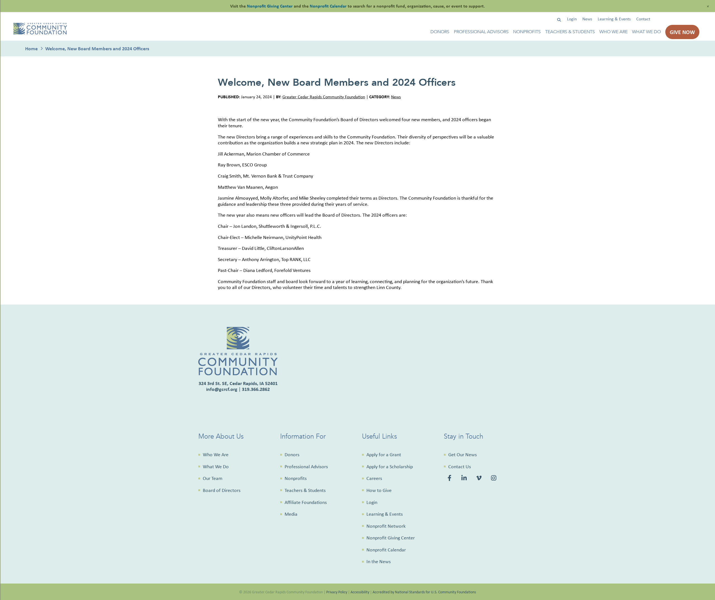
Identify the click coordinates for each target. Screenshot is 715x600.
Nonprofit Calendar (386, 549)
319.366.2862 (256, 389)
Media (291, 514)
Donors (439, 32)
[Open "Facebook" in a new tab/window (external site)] (450, 478)
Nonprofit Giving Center (390, 537)
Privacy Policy (336, 591)
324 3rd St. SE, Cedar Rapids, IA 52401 (238, 383)
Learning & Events (614, 19)
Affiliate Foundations (306, 502)
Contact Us (459, 466)
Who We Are (613, 32)
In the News (378, 561)
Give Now (682, 32)
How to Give (379, 490)
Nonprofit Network (386, 526)
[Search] (559, 20)
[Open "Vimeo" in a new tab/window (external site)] (479, 478)
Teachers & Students (570, 32)
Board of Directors (221, 490)
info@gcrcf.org (221, 389)
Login (572, 19)
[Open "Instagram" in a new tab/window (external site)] (494, 478)
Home (31, 48)
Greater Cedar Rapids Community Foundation (323, 97)
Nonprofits (527, 32)
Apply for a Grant (383, 454)
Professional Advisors (481, 32)
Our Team (212, 478)
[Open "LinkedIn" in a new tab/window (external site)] (464, 478)
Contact (643, 19)
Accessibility (360, 591)
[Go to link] (40, 33)
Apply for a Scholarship (389, 466)
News (587, 19)
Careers (374, 478)
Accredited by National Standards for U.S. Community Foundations (424, 591)
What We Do (646, 32)
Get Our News (462, 454)
